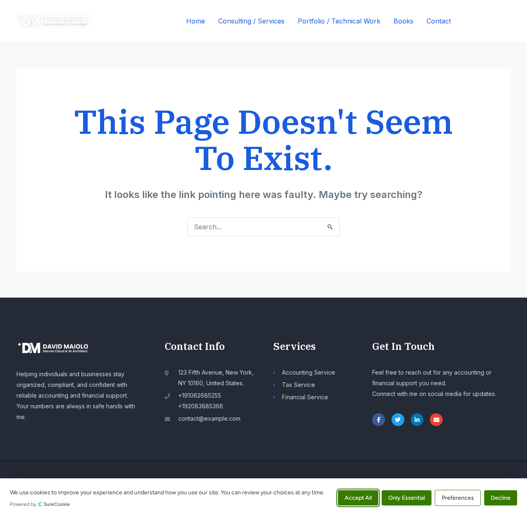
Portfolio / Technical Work (339, 21)
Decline (501, 497)
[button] (488, 21)
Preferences (458, 497)
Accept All (358, 497)
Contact (439, 21)
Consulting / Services (251, 21)
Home (195, 21)
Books (403, 21)
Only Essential (406, 497)
